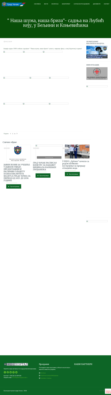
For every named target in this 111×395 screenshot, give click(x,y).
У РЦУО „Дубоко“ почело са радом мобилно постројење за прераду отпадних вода (75, 164)
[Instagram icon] (103, 390)
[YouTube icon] (102, 390)
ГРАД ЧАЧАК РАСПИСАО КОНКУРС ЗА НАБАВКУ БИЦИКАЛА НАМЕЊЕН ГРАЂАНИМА (45, 166)
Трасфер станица (45, 378)
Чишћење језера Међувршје (49, 375)
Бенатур (43, 373)
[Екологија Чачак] (14, 4)
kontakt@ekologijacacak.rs (19, 377)
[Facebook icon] (100, 390)
